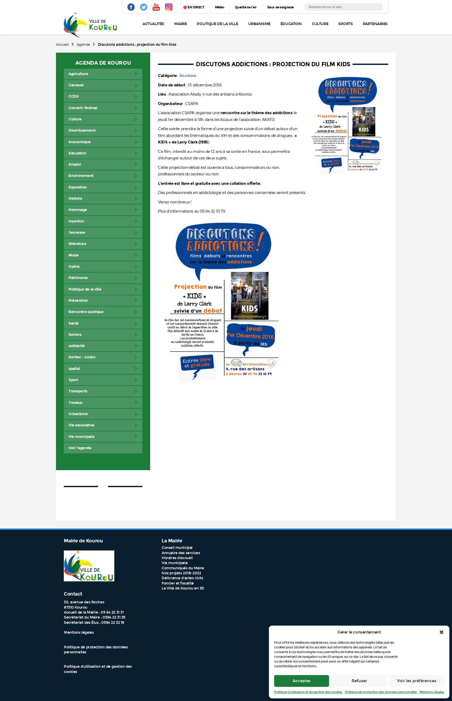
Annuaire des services (181, 553)
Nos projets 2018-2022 (181, 573)
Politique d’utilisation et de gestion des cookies (308, 692)
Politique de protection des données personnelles (381, 692)
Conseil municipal (177, 548)
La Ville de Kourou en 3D (183, 588)
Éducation (291, 24)
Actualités (153, 24)
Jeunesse (187, 75)
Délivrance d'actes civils (182, 578)
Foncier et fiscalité (178, 583)
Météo (219, 7)
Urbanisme (259, 24)
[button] (441, 632)
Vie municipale (175, 563)
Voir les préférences (416, 680)
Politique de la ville (217, 24)
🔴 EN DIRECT (193, 7)
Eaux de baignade (280, 7)
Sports (345, 24)
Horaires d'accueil (177, 558)
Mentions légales (432, 692)
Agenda (83, 44)
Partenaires (375, 24)
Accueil (62, 44)
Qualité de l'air (245, 7)
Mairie (180, 24)
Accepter (302, 680)
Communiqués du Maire (183, 568)
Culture (320, 24)
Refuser (359, 680)
